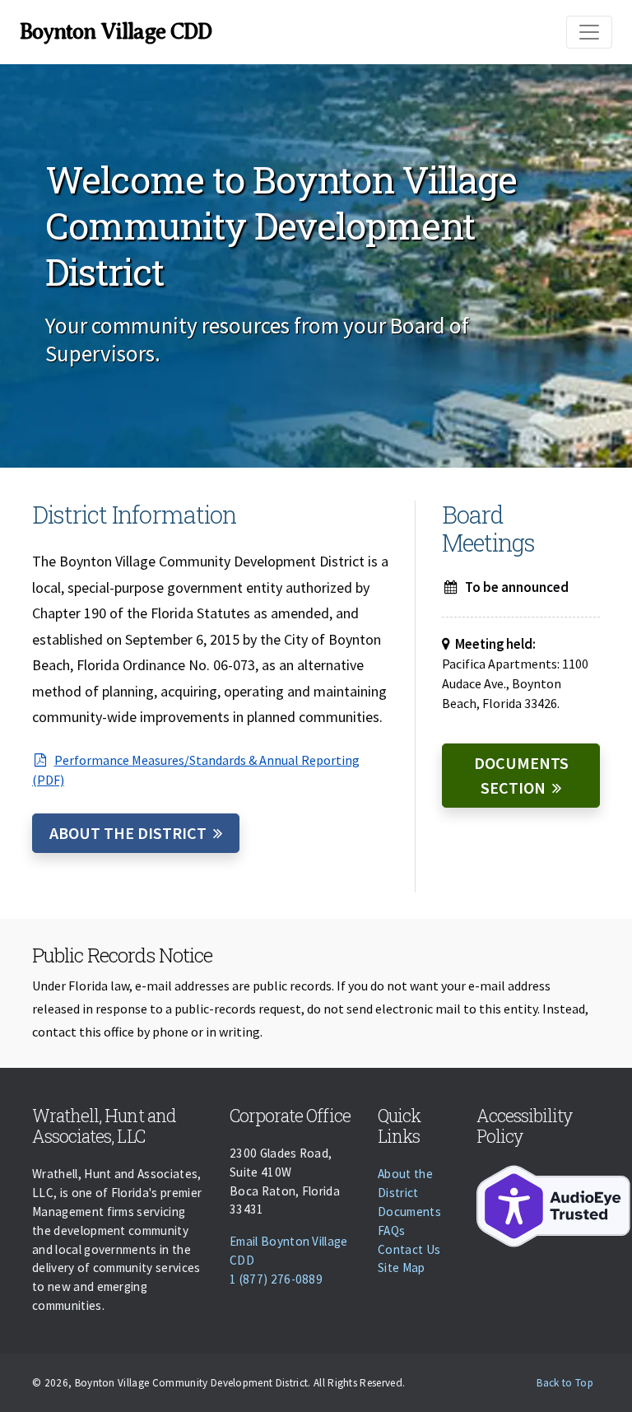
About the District (128, 833)
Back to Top (565, 1383)
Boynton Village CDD (115, 31)
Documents (409, 1211)
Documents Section (521, 775)
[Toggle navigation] (589, 32)
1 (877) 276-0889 (276, 1279)
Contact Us (409, 1249)
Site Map (401, 1267)
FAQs (391, 1230)
